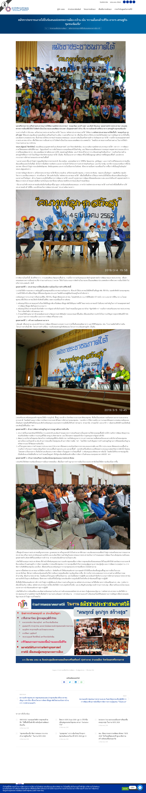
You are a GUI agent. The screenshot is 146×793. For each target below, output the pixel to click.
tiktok (119, 2)
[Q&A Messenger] (140, 787)
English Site (104, 2)
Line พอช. (113, 2)
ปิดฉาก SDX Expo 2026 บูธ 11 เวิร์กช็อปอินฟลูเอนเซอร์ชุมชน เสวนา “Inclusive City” (73, 722)
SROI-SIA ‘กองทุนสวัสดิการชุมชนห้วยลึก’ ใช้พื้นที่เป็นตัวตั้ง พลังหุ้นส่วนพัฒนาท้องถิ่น (34, 722)
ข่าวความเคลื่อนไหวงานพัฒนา (66, 670)
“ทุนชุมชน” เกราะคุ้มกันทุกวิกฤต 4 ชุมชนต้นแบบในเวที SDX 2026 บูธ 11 (73, 734)
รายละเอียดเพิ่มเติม (136, 788)
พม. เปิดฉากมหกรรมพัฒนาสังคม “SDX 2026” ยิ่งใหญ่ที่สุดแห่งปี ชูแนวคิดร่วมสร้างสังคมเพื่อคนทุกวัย (113, 736)
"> (46, 28)
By (80, 670)
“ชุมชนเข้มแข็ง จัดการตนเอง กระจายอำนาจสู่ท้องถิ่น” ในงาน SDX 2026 (34, 734)
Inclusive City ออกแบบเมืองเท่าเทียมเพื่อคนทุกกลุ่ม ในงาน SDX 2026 (113, 721)
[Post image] (17, 720)
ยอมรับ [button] (125, 788)
